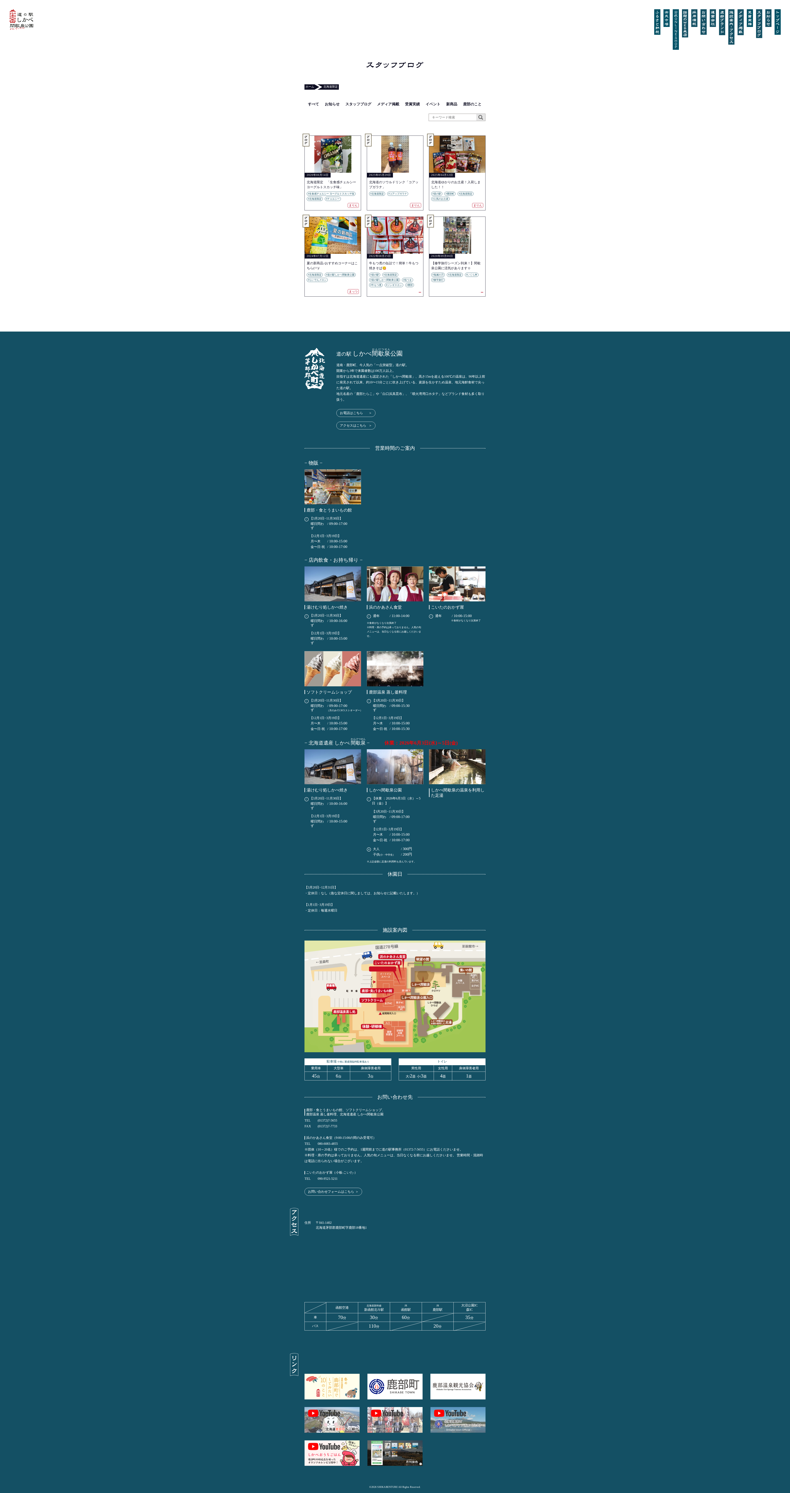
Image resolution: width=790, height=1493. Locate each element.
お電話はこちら (356, 413)
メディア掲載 (388, 104)
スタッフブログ (358, 104)
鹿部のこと (472, 104)
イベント (433, 104)
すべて (313, 104)
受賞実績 (412, 104)
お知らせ (332, 104)
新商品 (451, 104)
